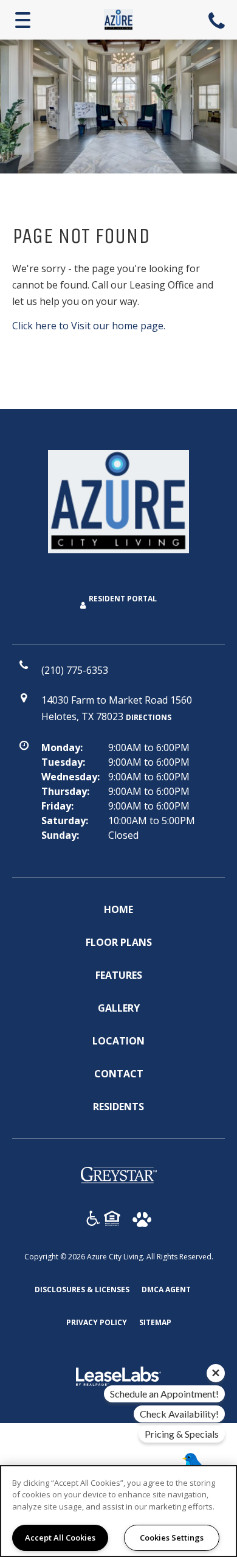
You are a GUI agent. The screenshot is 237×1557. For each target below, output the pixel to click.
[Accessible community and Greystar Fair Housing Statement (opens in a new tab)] (93, 1220)
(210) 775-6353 (218, 20)
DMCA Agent (166, 1289)
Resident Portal (123, 598)
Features (118, 975)
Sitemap (155, 1322)
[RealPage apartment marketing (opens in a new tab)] (118, 1378)
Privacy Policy (96, 1322)
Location (118, 1041)
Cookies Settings (172, 1537)
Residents (118, 1106)
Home (118, 909)
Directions (148, 717)
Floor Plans (119, 942)
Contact (118, 1073)
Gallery (119, 1008)
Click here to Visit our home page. (88, 325)
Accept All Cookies (60, 1537)
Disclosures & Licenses (82, 1289)
